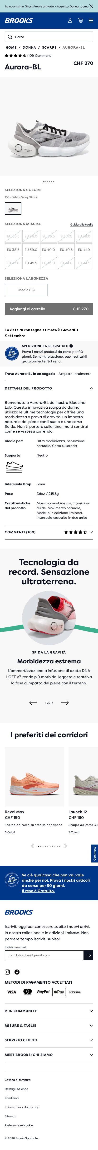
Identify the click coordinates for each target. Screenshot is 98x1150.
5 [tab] (47, 846)
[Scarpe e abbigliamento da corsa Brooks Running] (19, 20)
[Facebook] (17, 972)
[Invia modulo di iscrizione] (88, 955)
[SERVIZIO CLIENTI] (49, 1040)
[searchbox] (52, 36)
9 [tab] (57, 846)
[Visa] (11, 992)
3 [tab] (42, 846)
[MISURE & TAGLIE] (49, 1025)
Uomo (84, 6)
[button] (49, 126)
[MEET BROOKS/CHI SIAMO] (49, 1055)
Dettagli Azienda (16, 1089)
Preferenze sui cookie (19, 1125)
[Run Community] (49, 1011)
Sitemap (10, 1116)
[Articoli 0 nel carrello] (80, 20)
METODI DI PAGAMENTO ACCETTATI (38, 982)
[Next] (65, 703)
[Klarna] (75, 992)
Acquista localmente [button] (75, 374)
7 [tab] (52, 846)
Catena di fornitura (18, 1080)
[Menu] (91, 20)
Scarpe (49, 47)
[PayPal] (43, 992)
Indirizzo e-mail (15, 947)
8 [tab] (54, 846)
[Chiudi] (91, 6)
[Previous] (33, 703)
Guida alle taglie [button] (81, 224)
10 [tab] (59, 846)
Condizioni (12, 1098)
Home (11, 47)
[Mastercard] (27, 992)
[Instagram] (7, 972)
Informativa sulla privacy (22, 1107)
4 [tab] (45, 846)
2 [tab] (40, 846)
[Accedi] (70, 20)
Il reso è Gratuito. (38, 891)
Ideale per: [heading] (14, 441)
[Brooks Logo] (49, 913)
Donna (74, 6)
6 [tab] (49, 846)
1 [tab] (38, 846)
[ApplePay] (59, 992)
